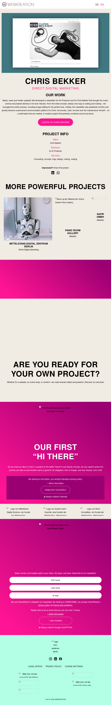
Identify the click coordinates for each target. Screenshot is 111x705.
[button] (55, 490)
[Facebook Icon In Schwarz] (60, 658)
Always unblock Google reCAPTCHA (56, 627)
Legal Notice (35, 666)
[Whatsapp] (58, 173)
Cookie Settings (74, 666)
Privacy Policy (54, 666)
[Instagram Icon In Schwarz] (50, 658)
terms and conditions (63, 605)
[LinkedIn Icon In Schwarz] (55, 658)
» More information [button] (55, 483)
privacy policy (44, 605)
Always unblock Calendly (56, 496)
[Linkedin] (53, 173)
